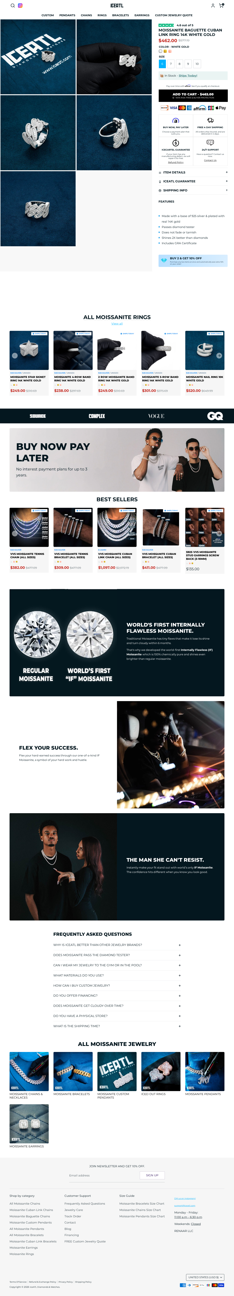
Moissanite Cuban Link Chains (31, 1210)
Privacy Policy (66, 1282)
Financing (71, 1235)
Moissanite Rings (22, 1254)
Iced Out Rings (153, 1094)
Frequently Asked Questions (84, 1203)
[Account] (213, 5)
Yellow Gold (165, 51)
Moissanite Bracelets (71, 1094)
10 (197, 64)
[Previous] (15, 356)
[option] (27, 365)
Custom (48, 15)
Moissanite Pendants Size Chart (142, 1216)
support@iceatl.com (184, 1205)
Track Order (72, 1216)
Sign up (152, 1175)
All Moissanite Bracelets (27, 1235)
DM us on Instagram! (185, 1198)
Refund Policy (176, 162)
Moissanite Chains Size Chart (140, 1210)
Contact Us (210, 160)
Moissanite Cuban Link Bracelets (33, 1241)
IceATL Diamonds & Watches (45, 1287)
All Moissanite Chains (25, 1203)
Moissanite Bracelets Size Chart (141, 1203)
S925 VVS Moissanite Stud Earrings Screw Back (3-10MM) (202, 555)
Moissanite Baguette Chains (30, 1216)
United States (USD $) (203, 1277)
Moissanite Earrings (27, 1146)
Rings (102, 15)
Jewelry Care (73, 1210)
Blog (67, 1229)
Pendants (67, 15)
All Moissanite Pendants (27, 1229)
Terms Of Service (18, 1282)
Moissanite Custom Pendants (113, 1095)
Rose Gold (170, 51)
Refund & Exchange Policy (42, 1282)
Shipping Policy (83, 1282)
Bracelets (120, 15)
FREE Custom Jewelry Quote (85, 1241)
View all (117, 323)
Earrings (142, 15)
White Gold (160, 51)
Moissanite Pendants (203, 1094)
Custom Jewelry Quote (173, 15)
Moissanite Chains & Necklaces (26, 1095)
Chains (86, 15)
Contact (70, 1222)
